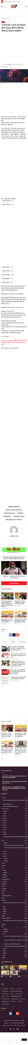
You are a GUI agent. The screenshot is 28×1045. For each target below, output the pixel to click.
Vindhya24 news (19, 516)
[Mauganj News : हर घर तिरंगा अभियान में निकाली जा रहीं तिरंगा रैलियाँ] (23, 972)
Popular (4, 642)
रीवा (9, 18)
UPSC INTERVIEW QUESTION (10, 806)
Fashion (5, 827)
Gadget (5, 872)
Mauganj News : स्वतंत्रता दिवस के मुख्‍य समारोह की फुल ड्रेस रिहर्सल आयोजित (21, 620)
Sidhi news (13, 1001)
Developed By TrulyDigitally (17, 1023)
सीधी (4, 955)
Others (3, 863)
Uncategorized (5, 879)
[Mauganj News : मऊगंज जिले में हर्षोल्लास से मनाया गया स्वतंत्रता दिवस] (7, 614)
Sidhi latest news (5, 1001)
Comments (23, 642)
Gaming (5, 811)
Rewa (7, 996)
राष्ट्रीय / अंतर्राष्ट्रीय (6, 918)
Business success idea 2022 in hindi (13, 845)
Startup (5, 877)
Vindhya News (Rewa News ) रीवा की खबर (14, 946)
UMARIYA (5, 931)
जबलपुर (4, 911)
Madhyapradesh (5, 991)
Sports (4, 818)
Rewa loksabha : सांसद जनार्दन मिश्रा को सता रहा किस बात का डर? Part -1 (18, 655)
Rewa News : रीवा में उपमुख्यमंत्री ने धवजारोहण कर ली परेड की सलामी (20, 602)
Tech (3, 867)
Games (6, 861)
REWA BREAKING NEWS (16, 996)
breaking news (5, 988)
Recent (13, 642)
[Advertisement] (14, 48)
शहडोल (3, 957)
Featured (4, 820)
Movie (4, 813)
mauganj (5, 929)
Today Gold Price (7, 804)
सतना (4, 951)
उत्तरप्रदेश (4, 888)
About (8, 1025)
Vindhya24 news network (14, 519)
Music (4, 815)
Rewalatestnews (10, 513)
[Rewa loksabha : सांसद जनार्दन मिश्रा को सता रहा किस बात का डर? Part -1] (6, 656)
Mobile (4, 874)
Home (4, 18)
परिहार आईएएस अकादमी (6, 895)
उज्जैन (3, 886)
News (3, 840)
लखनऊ (3, 924)
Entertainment (5, 808)
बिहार (3, 898)
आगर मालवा (4, 884)
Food (4, 829)
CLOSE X (24, 1039)
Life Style (4, 822)
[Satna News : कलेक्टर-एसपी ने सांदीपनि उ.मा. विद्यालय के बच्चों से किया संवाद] (23, 978)
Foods (5, 858)
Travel (4, 834)
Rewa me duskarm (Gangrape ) (12, 944)
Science (5, 853)
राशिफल (3, 916)
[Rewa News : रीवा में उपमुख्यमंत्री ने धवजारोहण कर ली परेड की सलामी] (21, 596)
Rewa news (22, 998)
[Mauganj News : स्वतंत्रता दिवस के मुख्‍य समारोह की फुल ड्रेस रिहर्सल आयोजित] (21, 614)
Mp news (12, 993)
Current (4, 797)
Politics (5, 851)
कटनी (3, 893)
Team (11, 1025)
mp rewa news (19, 993)
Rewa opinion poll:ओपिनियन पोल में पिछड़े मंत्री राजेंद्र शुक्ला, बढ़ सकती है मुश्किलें (18, 671)
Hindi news (12, 988)
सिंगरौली (4, 953)
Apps (4, 870)
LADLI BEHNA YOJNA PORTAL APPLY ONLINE (15, 902)
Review (4, 865)
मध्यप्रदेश (4, 900)
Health (4, 832)
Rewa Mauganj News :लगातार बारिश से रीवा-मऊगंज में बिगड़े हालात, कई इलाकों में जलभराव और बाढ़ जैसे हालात (7, 603)
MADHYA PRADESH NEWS (16, 991)
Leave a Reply (14, 583)
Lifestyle (4, 825)
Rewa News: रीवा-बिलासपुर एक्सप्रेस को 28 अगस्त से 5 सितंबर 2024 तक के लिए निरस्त (18, 648)
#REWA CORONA (14, 506)
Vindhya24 (7, 516)
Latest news (19, 988)
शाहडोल (4, 948)
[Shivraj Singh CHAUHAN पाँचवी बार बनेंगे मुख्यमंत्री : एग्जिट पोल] (6, 681)
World (4, 856)
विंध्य (7, 18)
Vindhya (21, 513)
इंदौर (4, 906)
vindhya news (6, 64)
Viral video (4, 881)
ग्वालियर (4, 909)
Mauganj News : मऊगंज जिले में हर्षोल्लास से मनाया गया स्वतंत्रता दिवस (7, 620)
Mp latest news (5, 993)
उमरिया (3, 891)
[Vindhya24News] (13, 6)
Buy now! (23, 1025)
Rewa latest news (5, 998)
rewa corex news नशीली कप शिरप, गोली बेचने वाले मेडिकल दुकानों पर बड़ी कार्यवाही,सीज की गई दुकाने (14, 342)
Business (5, 843)
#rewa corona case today (14, 510)
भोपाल (4, 913)
